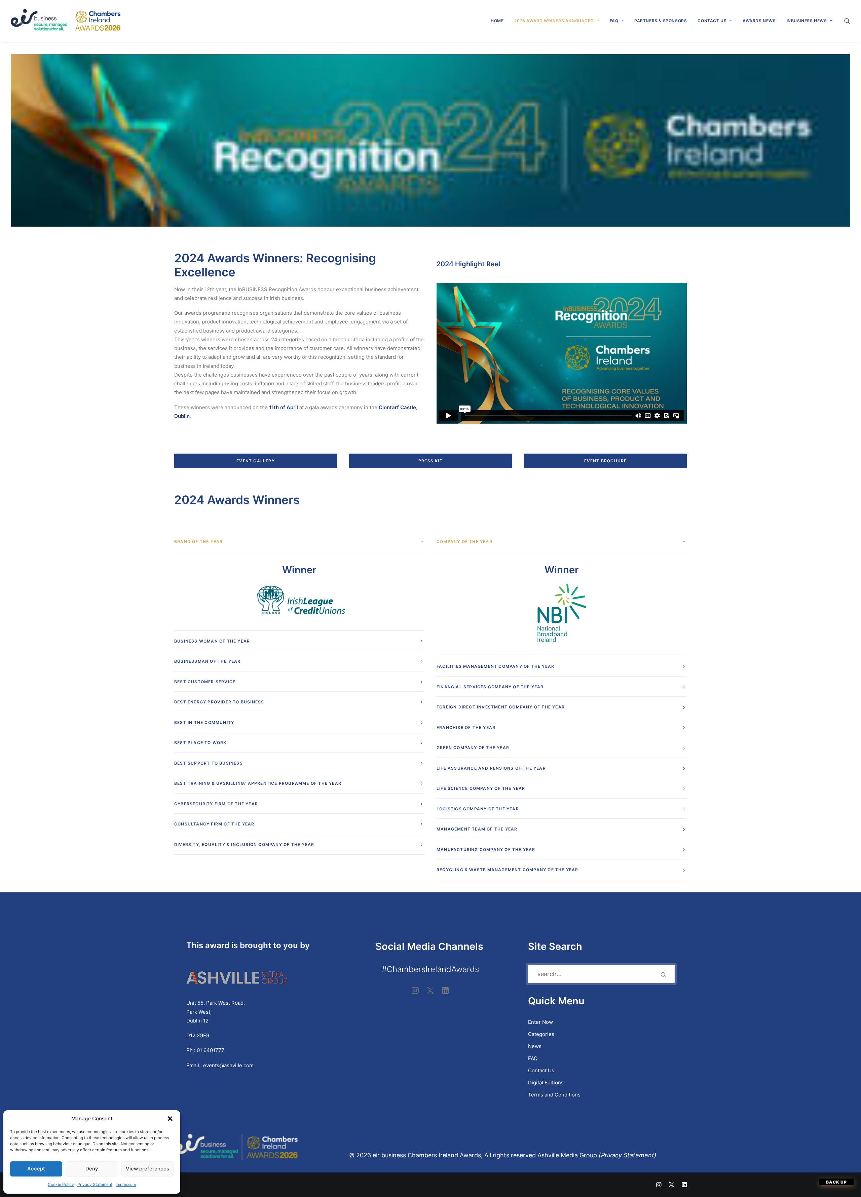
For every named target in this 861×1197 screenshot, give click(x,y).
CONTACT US (712, 20)
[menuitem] (497, 21)
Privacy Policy (203, 1080)
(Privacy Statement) (628, 1155)
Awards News (759, 20)
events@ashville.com (228, 1065)
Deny (91, 1168)
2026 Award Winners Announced (554, 20)
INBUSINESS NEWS (807, 20)
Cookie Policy (61, 1184)
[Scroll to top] (836, 1182)
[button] (170, 1118)
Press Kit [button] (430, 460)
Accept (36, 1168)
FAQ (614, 20)
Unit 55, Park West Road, (215, 1003)
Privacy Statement (94, 1184)
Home (497, 20)
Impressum (126, 1184)
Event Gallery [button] (255, 460)
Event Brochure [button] (605, 460)
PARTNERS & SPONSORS (660, 20)
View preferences (147, 1168)
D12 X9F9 (197, 1035)
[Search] (601, 974)
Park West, (199, 1012)
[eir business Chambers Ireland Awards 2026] (66, 21)
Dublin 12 (197, 1020)
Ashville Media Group (567, 1155)
